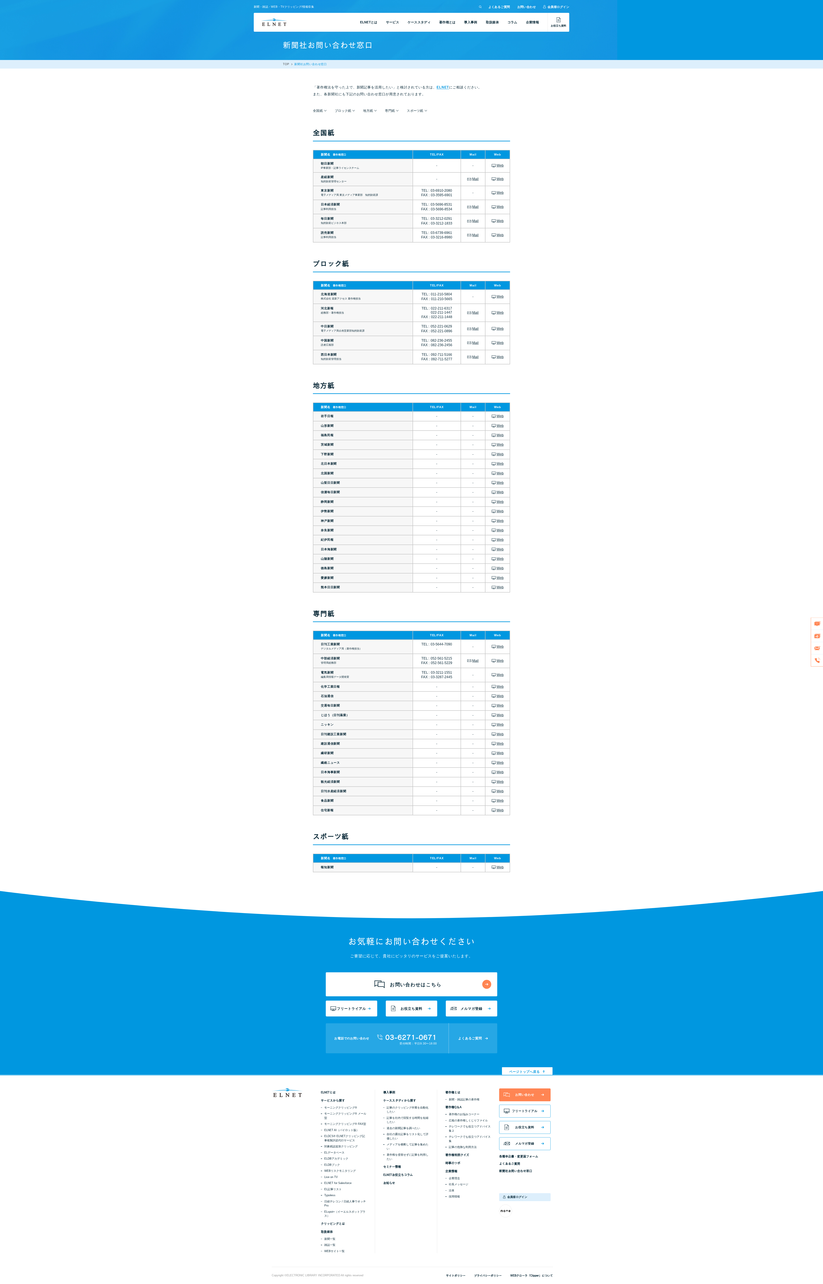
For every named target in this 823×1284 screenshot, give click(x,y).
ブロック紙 (343, 110)
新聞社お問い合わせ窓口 (515, 1170)
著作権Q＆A (453, 1107)
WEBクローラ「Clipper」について (531, 1275)
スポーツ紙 (415, 110)
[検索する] (480, 7)
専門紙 (390, 110)
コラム (512, 22)
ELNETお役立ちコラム (398, 1174)
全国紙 (318, 110)
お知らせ (389, 1182)
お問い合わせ (526, 7)
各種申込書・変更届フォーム (518, 1156)
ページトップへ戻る (524, 1071)
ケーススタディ (419, 22)
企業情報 (532, 22)
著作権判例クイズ (457, 1154)
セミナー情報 (392, 1166)
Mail (475, 179)
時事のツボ (452, 1162)
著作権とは (447, 22)
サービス (392, 22)
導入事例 (470, 22)
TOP (286, 64)
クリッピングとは (333, 1223)
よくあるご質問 (499, 7)
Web (500, 165)
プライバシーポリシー (488, 1275)
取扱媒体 (492, 22)
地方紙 (368, 110)
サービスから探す (333, 1100)
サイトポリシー (456, 1275)
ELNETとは (368, 22)
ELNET (443, 87)
